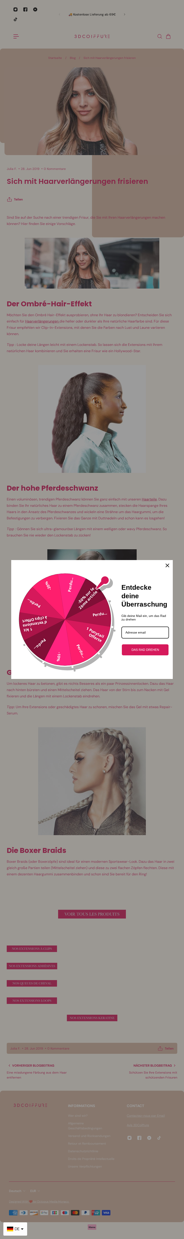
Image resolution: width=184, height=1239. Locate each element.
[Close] (167, 565)
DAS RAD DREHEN (145, 650)
